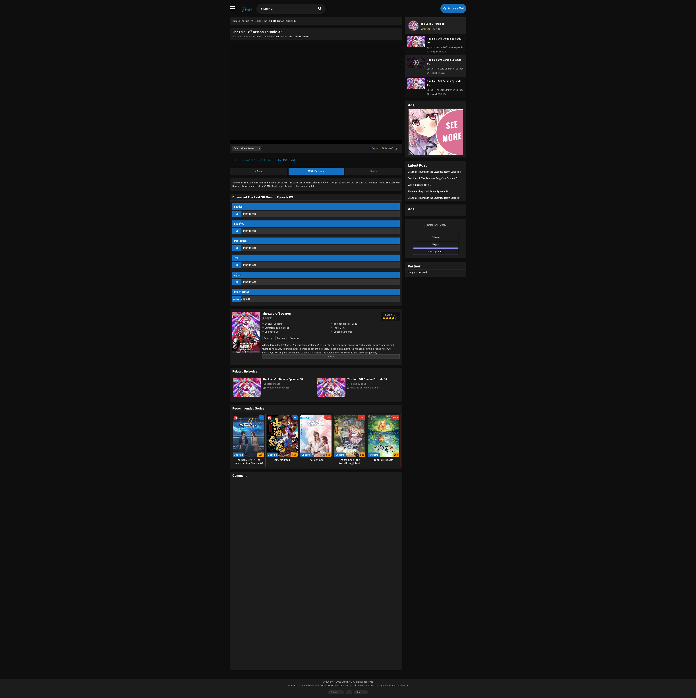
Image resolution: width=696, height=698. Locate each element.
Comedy (268, 338)
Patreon (436, 237)
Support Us (336, 692)
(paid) (246, 299)
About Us (361, 692)
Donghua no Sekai (417, 272)
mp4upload (249, 213)
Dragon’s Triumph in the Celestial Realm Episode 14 (435, 197)
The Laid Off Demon (298, 36)
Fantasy (281, 338)
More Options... (436, 251)
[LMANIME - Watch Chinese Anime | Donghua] (246, 11)
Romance (295, 338)
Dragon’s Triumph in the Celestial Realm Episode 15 (435, 171)
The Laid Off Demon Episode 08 (283, 379)
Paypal (435, 244)
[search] (320, 9)
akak (276, 36)
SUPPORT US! (286, 159)
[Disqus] (316, 527)
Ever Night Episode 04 (419, 184)
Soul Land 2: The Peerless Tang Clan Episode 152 (433, 178)
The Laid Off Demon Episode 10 (367, 379)
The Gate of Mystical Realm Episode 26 (428, 191)
